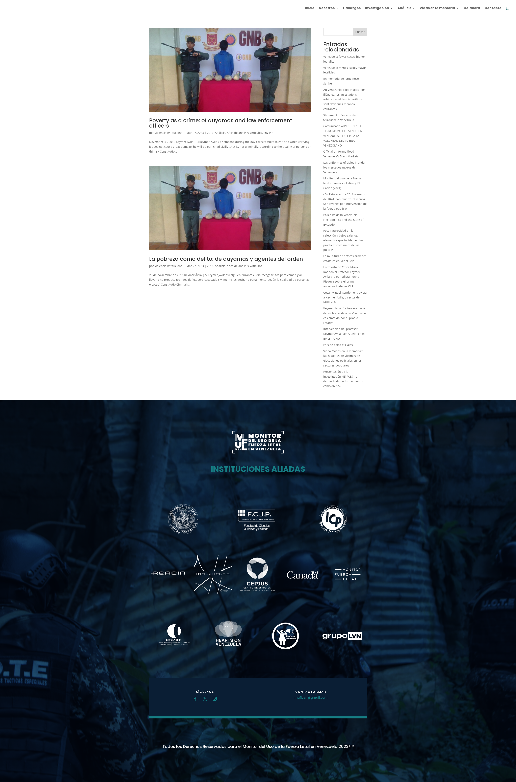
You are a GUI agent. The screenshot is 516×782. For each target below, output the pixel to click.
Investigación (377, 8)
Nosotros (327, 8)
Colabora (472, 8)
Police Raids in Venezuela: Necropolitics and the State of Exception (343, 219)
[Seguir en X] (205, 699)
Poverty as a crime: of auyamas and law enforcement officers (220, 123)
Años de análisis (238, 133)
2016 (210, 133)
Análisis (404, 8)
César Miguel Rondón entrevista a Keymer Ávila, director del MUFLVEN (345, 297)
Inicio (309, 8)
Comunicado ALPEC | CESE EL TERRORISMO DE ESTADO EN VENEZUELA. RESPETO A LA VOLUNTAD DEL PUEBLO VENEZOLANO (343, 135)
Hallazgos (352, 8)
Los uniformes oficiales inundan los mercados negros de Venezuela (344, 167)
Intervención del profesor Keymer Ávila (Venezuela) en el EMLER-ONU (344, 333)
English (268, 133)
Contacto (493, 8)
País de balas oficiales (338, 345)
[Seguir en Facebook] (195, 699)
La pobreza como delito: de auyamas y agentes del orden (226, 259)
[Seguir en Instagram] (215, 699)
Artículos (256, 133)
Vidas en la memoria (437, 8)
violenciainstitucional (169, 133)
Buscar (360, 32)
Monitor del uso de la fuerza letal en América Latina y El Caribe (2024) (342, 183)
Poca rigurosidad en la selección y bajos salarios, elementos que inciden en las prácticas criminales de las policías (343, 240)
